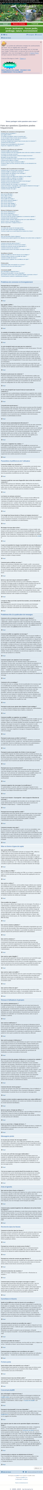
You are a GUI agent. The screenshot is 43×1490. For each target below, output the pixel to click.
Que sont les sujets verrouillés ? (9, 205)
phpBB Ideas (4, 1414)
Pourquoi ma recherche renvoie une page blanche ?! (13, 246)
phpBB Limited (5, 1397)
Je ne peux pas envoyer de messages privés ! (12, 228)
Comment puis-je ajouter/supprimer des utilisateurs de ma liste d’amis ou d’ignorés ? (21, 238)
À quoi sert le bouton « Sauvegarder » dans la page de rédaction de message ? (20, 185)
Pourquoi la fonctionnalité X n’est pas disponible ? (13, 273)
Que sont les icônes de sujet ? (8, 206)
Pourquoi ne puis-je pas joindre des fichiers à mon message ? (16, 181)
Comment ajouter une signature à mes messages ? (13, 173)
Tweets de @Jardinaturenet (21, 1482)
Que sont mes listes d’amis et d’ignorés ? (11, 236)
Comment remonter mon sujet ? (8, 188)
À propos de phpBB (29, 1400)
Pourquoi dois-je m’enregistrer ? (8, 133)
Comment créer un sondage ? (8, 175)
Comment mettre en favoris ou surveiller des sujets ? (14, 256)
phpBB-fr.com (24, 1477)
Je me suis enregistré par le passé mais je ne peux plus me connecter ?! (18, 141)
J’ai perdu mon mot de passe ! (8, 142)
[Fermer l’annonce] (41, 42)
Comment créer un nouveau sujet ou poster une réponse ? (15, 170)
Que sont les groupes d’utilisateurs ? (10, 214)
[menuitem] (5, 35)
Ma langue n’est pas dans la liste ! (9, 157)
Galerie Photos (34, 53)
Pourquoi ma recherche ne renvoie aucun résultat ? (13, 244)
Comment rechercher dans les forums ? (10, 243)
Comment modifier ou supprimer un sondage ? (12, 178)
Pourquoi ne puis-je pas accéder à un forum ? (12, 179)
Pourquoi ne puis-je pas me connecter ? (10, 139)
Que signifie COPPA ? (6, 134)
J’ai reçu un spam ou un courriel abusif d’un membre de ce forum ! (17, 231)
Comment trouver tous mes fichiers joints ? (11, 266)
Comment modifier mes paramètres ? (10, 151)
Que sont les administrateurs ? (8, 211)
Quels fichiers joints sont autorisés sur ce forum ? (13, 264)
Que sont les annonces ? (7, 201)
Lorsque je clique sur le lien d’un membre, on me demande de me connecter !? (18, 164)
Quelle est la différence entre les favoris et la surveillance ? (15, 254)
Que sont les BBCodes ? (7, 194)
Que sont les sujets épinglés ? (8, 203)
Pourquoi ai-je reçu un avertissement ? (10, 182)
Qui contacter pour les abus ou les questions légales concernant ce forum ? (19, 274)
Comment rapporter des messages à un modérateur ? (14, 184)
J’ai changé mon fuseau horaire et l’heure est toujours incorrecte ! (17, 155)
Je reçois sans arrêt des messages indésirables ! (13, 229)
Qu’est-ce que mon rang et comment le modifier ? (13, 161)
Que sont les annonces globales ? (9, 200)
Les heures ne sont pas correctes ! (9, 154)
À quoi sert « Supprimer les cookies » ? (10, 145)
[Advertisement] (21, 97)
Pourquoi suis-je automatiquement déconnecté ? (12, 144)
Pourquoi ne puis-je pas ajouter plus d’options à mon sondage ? (16, 176)
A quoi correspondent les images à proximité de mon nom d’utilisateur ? (18, 158)
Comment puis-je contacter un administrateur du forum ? (14, 276)
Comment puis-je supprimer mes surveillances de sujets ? (15, 259)
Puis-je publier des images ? (8, 198)
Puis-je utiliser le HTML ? (7, 195)
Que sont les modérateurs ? (8, 213)
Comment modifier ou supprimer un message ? (12, 171)
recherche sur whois (28, 1430)
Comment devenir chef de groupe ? (9, 218)
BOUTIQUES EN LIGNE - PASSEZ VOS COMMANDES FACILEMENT (16, 71)
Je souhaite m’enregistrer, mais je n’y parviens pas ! (13, 136)
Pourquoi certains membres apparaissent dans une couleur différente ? (18, 219)
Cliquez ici (23, 58)
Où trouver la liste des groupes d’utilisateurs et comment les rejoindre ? (18, 216)
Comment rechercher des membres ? (10, 247)
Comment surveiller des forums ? (9, 257)
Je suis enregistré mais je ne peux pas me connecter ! (14, 138)
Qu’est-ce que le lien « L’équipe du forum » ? (11, 222)
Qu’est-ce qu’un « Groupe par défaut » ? (11, 221)
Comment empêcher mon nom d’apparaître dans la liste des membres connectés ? (21, 152)
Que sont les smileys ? (6, 197)
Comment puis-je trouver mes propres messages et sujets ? (15, 249)
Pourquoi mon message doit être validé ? (11, 187)
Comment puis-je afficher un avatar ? (10, 160)
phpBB (39, 536)
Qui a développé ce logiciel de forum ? (10, 271)
